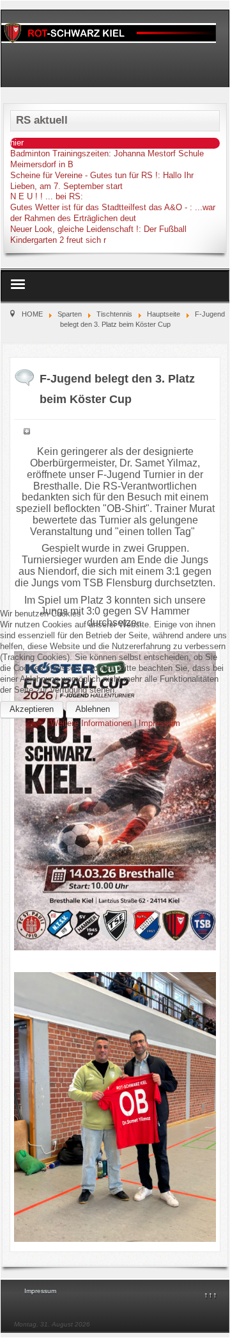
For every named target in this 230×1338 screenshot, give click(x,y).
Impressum (159, 723)
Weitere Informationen (91, 723)
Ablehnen (92, 709)
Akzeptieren (32, 709)
